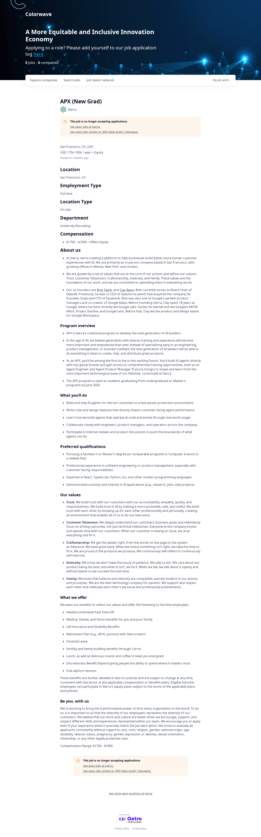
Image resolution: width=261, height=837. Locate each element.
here (38, 54)
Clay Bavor (127, 290)
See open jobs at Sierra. (85, 127)
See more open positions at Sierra (130, 793)
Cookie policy (139, 828)
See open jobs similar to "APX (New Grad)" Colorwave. (104, 132)
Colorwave (38, 14)
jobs (72, 80)
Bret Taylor (105, 290)
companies (44, 80)
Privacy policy (122, 828)
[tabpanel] (130, 498)
